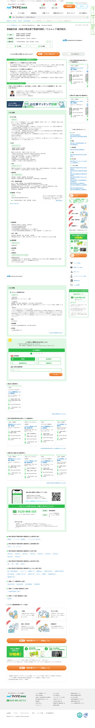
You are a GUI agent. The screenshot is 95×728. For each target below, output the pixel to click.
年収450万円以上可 (16, 145)
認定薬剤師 (49, 359)
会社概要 (9, 713)
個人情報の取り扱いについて (42, 699)
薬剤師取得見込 (23, 363)
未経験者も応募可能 (16, 255)
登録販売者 (49, 363)
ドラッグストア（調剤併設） (20, 539)
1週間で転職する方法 (75, 701)
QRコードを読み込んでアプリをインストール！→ (37, 501)
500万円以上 (40, 553)
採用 (33, 713)
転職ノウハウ (46, 13)
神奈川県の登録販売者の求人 (77, 188)
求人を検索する (83, 13)
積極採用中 (14, 119)
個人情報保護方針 (50, 713)
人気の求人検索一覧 (57, 701)
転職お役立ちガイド (58, 13)
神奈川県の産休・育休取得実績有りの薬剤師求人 (78, 181)
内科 (8, 564)
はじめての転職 (74, 697)
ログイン (82, 6)
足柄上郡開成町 (28, 584)
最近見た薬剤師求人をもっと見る (58, 413)
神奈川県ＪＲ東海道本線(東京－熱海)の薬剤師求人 (78, 143)
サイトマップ (38, 705)
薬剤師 (23, 359)
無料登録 (69, 6)
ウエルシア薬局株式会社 (12, 25)
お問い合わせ (38, 703)
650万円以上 (10, 556)
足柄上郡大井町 (10, 584)
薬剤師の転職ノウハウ (75, 693)
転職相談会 (33, 13)
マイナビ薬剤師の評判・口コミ (77, 703)
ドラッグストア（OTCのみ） (34, 539)
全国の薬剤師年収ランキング (77, 699)
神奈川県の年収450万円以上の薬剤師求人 (78, 155)
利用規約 (37, 701)
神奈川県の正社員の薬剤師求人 (77, 149)
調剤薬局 (9, 539)
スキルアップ (23, 571)
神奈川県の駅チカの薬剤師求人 (77, 183)
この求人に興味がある (47, 54)
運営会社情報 (56, 705)
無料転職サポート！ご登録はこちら (35, 640)
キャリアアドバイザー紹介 (59, 697)
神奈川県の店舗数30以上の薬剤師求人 (78, 185)
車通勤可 (44, 574)
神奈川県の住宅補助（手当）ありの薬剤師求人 (78, 177)
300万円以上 (10, 553)
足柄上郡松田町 (19, 584)
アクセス (49, 41)
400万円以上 (25, 553)
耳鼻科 (17, 564)
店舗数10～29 (31, 571)
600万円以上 (55, 553)
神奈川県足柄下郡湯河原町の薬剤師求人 (78, 137)
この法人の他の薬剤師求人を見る (55, 332)
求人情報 (19, 46)
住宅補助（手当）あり (16, 165)
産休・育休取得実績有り (17, 174)
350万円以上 (17, 553)
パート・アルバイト (17, 546)
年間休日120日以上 (48, 571)
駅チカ (13, 195)
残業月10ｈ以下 (31, 574)
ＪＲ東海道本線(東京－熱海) (13, 591)
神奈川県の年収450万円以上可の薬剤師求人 (78, 168)
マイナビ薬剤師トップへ (41, 693)
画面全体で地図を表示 (14, 203)
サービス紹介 (21, 13)
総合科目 (23, 564)
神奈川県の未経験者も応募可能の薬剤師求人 (78, 174)
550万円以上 (48, 553)
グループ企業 (40, 713)
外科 (13, 564)
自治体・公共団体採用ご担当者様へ (43, 697)
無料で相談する (59, 200)
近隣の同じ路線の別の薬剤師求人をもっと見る (56, 482)
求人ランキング (71, 13)
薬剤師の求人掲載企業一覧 (59, 703)
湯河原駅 (9, 598)
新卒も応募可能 (25, 255)
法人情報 (43, 46)
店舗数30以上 (15, 294)
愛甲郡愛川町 (37, 584)
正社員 (8, 546)
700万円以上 (17, 556)
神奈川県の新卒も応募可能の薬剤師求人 (78, 171)
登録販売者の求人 (15, 242)
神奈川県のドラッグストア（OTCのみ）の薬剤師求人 (78, 161)
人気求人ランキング (57, 699)
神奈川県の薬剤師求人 (75, 134)
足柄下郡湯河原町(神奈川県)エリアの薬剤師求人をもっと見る (53, 448)
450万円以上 (33, 553)
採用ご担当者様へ (70, 2)
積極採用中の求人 (11, 576)
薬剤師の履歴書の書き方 (76, 695)
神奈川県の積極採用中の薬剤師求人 (78, 189)
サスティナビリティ (24, 713)
